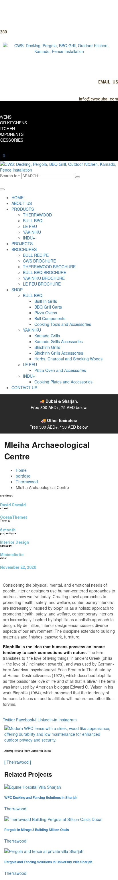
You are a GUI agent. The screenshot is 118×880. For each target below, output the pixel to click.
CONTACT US (24, 387)
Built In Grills (45, 301)
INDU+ (29, 238)
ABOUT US (21, 203)
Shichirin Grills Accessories (58, 353)
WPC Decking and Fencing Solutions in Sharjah (40, 797)
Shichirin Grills (47, 347)
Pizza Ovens (45, 312)
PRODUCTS (22, 209)
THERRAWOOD (37, 215)
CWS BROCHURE (39, 261)
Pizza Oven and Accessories (60, 370)
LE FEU (30, 226)
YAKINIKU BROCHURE (44, 278)
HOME (17, 197)
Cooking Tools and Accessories (62, 324)
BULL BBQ (32, 220)
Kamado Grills (47, 336)
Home (21, 470)
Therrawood (27, 481)
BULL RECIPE (36, 255)
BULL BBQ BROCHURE (44, 272)
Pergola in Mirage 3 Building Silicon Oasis (36, 829)
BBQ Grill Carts (48, 307)
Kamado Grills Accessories (58, 341)
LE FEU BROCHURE (42, 284)
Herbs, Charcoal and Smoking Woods (68, 359)
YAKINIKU (32, 232)
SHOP (17, 289)
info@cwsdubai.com (98, 99)
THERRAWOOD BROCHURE (49, 266)
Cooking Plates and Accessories (63, 382)
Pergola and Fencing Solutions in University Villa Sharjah (48, 862)
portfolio (23, 476)
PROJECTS (22, 243)
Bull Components (49, 318)
